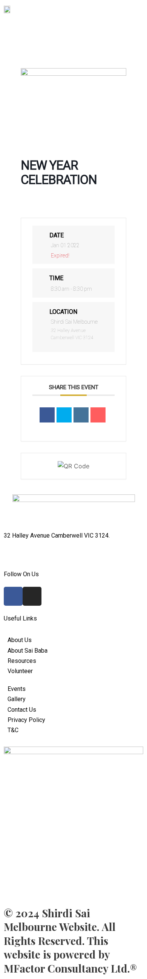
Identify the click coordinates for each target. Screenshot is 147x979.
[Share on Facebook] (47, 414)
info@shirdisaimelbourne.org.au (45, 556)
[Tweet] (64, 414)
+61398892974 (24, 546)
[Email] (98, 414)
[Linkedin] (81, 414)
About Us (118, 22)
